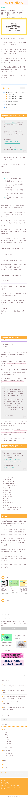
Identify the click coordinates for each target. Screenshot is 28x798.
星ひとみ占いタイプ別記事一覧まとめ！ (12, 785)
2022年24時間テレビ (10, 753)
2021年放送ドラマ (9, 757)
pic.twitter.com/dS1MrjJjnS (13, 461)
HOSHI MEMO (14, 2)
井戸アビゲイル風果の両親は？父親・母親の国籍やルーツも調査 (14, 708)
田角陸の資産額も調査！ (12, 102)
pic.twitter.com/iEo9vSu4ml (12, 143)
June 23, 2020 (18, 149)
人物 (4, 729)
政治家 (6, 736)
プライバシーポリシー (7, 784)
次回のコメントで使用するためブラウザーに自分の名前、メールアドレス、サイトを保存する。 (14, 623)
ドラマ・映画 (6, 750)
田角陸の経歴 (10, 94)
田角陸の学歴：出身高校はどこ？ (15, 96)
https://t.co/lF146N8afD (12, 141)
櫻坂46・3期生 (9, 747)
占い (4, 764)
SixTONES (9, 743)
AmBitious (9, 745)
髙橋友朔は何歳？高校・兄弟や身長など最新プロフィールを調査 (14, 686)
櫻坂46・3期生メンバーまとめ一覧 (10, 787)
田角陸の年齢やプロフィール (14, 104)
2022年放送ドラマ (9, 755)
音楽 (4, 760)
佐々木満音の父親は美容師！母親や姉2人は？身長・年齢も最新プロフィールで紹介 (14, 697)
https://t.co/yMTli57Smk (11, 459)
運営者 (3, 788)
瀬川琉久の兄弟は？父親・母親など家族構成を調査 (14, 691)
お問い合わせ (4, 780)
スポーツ (7, 732)
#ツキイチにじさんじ (10, 123)
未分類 (5, 768)
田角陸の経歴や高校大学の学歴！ (15, 92)
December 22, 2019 (9, 467)
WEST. (8, 739)
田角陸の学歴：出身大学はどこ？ (15, 98)
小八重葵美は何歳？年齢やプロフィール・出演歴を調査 (14, 703)
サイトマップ (4, 782)
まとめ (8, 107)
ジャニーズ (8, 737)
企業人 (3, 7)
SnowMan (9, 741)
